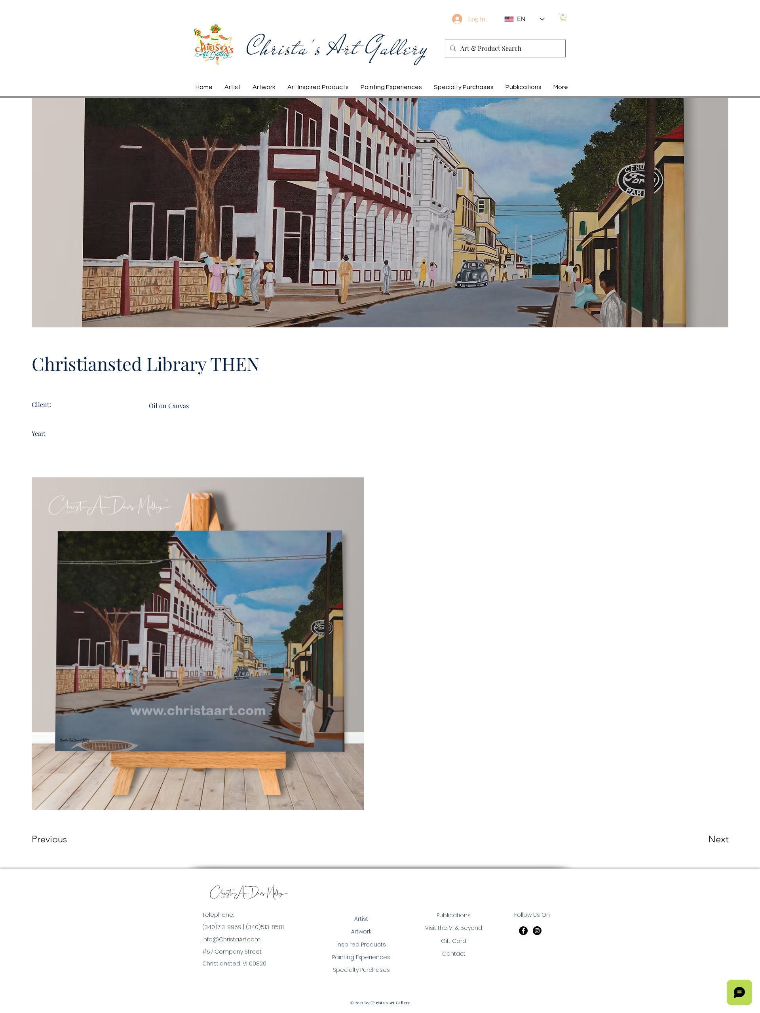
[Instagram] (537, 930)
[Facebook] (523, 930)
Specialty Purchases (361, 970)
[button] (563, 17)
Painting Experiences (361, 957)
